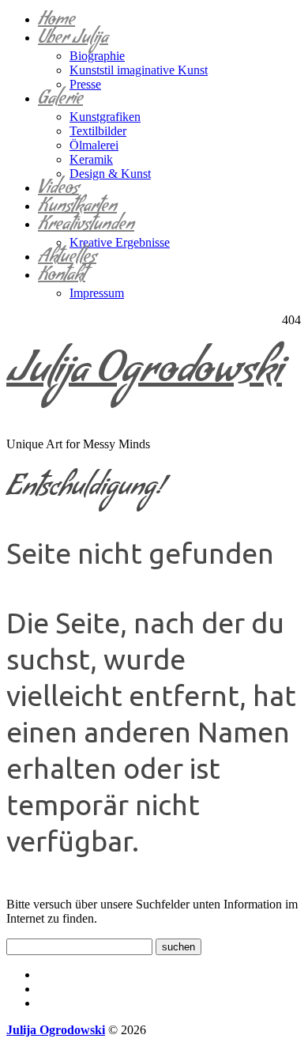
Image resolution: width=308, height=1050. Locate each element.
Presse (85, 84)
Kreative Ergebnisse (119, 242)
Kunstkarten (77, 208)
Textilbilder (97, 131)
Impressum (96, 293)
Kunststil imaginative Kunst (138, 70)
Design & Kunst (110, 173)
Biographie (97, 55)
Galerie (60, 101)
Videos (58, 190)
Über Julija (73, 40)
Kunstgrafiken (105, 116)
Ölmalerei (93, 145)
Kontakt (61, 277)
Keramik (91, 159)
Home (56, 22)
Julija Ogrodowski (144, 375)
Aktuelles (67, 259)
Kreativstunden (86, 226)
